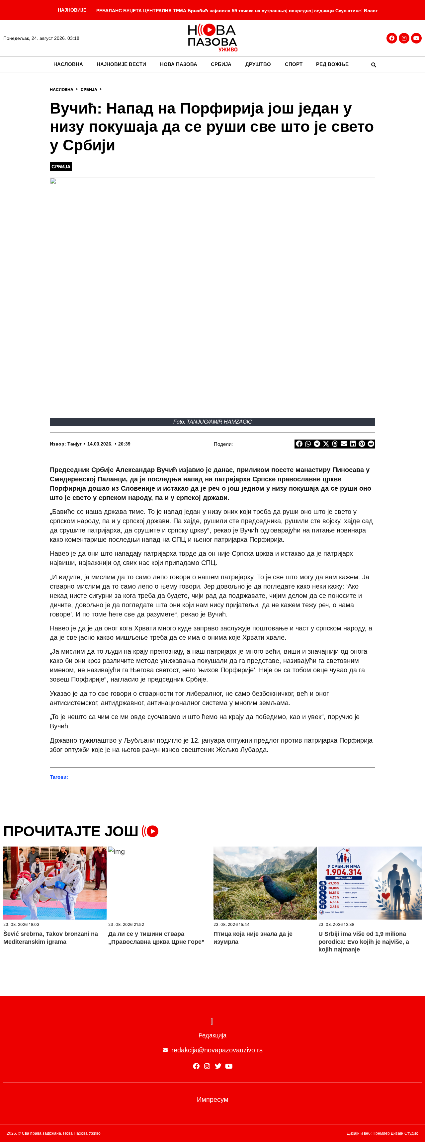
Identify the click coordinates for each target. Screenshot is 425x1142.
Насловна (68, 64)
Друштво (258, 64)
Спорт (293, 64)
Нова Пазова (178, 64)
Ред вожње (332, 64)
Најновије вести (121, 64)
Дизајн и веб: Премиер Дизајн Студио (382, 1133)
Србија (221, 64)
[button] (374, 65)
